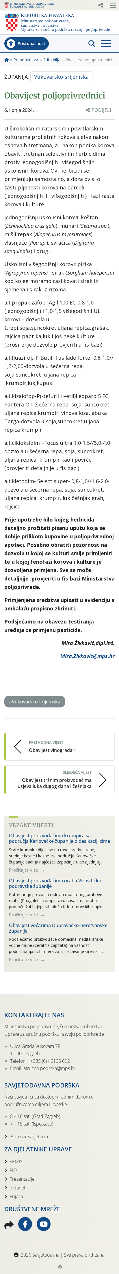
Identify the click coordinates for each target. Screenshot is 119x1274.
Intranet (17, 1188)
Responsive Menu (100, 5)
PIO (13, 1170)
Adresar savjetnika (29, 1136)
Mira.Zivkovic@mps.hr (87, 656)
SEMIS (16, 1161)
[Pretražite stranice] (91, 43)
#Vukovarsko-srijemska (34, 701)
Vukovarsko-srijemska (61, 76)
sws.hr (60, 1267)
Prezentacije (22, 1179)
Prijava (16, 1196)
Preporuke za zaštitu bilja (36, 59)
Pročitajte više (24, 870)
